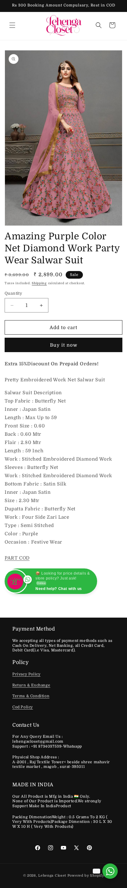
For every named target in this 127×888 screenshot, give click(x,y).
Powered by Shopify (86, 876)
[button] (12, 25)
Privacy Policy (26, 674)
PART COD (17, 558)
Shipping (39, 283)
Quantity (13, 293)
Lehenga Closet (52, 876)
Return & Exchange (31, 685)
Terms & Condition (30, 696)
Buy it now (63, 345)
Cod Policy (22, 707)
